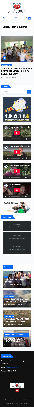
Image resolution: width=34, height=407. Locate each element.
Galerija (11, 403)
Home (7, 403)
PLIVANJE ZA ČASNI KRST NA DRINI (15, 280)
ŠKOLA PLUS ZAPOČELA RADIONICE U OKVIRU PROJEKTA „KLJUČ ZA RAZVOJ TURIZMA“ (16, 71)
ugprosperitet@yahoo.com (12, 367)
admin (14, 77)
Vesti (6, 277)
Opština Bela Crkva (7, 65)
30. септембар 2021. (12, 344)
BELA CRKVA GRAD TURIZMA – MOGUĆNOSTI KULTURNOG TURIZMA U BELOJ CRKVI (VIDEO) (16, 302)
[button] (26, 18)
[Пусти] (5, 139)
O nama (21, 403)
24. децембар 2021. (11, 324)
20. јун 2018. (6, 77)
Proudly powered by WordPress (9, 399)
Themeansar (28, 399)
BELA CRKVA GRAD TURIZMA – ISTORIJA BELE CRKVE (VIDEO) (16, 321)
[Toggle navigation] (16, 18)
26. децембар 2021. (11, 304)
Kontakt (16, 403)
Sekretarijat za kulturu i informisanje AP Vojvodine (14, 335)
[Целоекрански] (29, 139)
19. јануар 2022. (10, 284)
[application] (17, 133)
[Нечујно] (26, 139)
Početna (26, 403)
